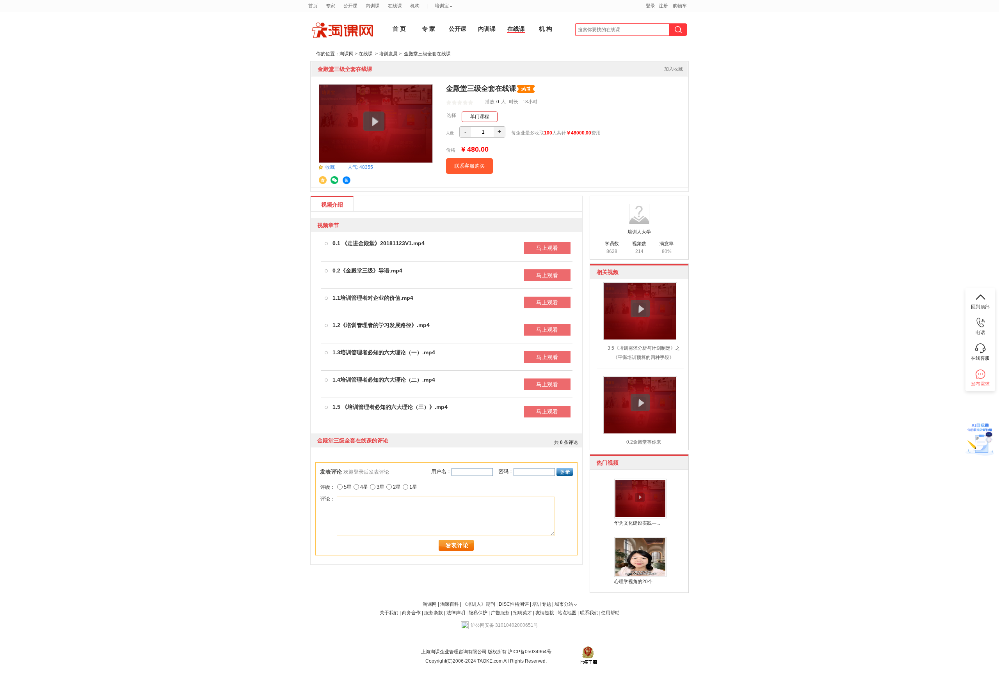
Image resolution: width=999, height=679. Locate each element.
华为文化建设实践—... (637, 523)
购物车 (680, 6)
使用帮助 (610, 612)
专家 (330, 6)
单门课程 (479, 116)
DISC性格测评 (514, 604)
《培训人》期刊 (478, 604)
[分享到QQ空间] (323, 180)
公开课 (457, 28)
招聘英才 (522, 612)
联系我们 (589, 612)
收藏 (330, 167)
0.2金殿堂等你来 (643, 442)
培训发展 (388, 54)
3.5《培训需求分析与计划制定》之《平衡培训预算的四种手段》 (644, 352)
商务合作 (411, 612)
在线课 (516, 28)
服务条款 (434, 612)
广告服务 (500, 612)
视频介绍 (332, 205)
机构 (415, 6)
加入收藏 (673, 69)
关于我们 (389, 612)
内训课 (487, 28)
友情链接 (544, 612)
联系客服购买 (469, 166)
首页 (313, 6)
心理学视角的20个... (635, 581)
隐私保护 (479, 612)
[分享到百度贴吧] (346, 180)
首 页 (399, 28)
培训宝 (442, 6)
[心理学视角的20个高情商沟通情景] (640, 556)
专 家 (428, 28)
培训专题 (541, 604)
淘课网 (347, 54)
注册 (663, 6)
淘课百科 (449, 604)
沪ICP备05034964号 (529, 651)
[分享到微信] (334, 180)
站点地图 (568, 612)
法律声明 (455, 612)
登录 (650, 6)
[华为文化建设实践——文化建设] (640, 498)
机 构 (545, 28)
